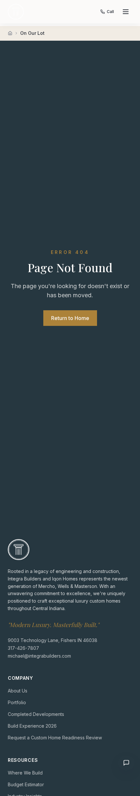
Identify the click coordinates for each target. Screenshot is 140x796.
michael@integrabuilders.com (39, 656)
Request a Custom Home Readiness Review (55, 737)
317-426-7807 (23, 648)
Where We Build (25, 772)
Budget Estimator (26, 784)
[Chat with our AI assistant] (126, 763)
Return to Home (70, 318)
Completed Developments (36, 714)
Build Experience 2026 (32, 726)
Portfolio (17, 702)
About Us (17, 690)
